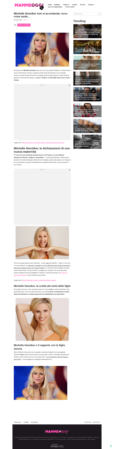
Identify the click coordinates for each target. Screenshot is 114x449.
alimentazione (82, 439)
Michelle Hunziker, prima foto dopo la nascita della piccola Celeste (43, 142)
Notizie (26, 20)
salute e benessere (72, 439)
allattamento (50, 439)
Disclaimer (34, 422)
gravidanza (43, 439)
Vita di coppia (70, 7)
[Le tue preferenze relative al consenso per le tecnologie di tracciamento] (111, 446)
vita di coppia (91, 439)
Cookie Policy (96, 422)
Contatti (26, 422)
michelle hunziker (24, 25)
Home (50, 4)
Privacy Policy (88, 422)
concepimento (35, 439)
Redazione (17, 422)
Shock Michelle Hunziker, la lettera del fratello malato (39, 280)
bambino (63, 439)
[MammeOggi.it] (29, 6)
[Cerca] (100, 14)
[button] (60, 4)
